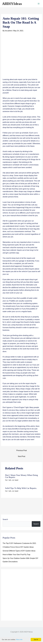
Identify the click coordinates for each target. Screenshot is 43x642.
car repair (15, 480)
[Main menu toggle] (38, 3)
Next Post (21, 456)
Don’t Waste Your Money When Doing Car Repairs (21, 476)
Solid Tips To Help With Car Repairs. (21, 488)
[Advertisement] (21, 55)
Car (6, 480)
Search (5, 519)
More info (19, 639)
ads (10, 480)
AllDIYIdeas (12, 4)
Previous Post (21, 450)
